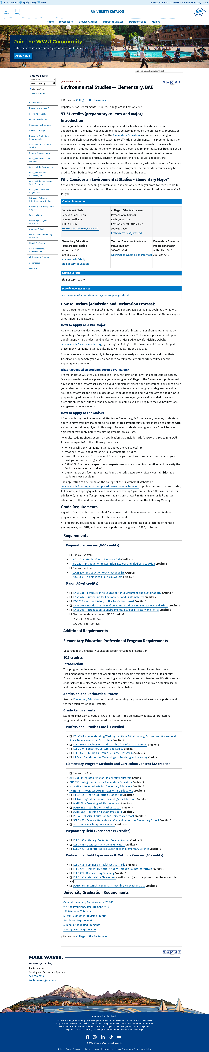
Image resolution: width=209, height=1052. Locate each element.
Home (50, 21)
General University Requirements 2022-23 (88, 902)
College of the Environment (41, 167)
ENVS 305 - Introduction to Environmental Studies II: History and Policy (116, 609)
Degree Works (137, 21)
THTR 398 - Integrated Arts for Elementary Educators (101, 790)
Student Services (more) (40, 153)
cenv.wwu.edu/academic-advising (81, 344)
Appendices (34, 263)
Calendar (185, 2)
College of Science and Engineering (39, 191)
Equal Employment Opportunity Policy (133, 1049)
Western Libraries (37, 215)
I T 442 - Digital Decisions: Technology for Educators (104, 799)
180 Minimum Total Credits (79, 911)
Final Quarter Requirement (79, 929)
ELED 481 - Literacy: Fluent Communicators (99, 844)
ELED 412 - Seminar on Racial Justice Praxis (99, 864)
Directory (196, 2)
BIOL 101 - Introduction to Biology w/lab (96, 559)
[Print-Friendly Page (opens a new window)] (175, 82)
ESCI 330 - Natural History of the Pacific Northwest (103, 601)
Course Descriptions (38, 119)
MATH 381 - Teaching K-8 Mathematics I (96, 803)
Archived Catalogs (37, 130)
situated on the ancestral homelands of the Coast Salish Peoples (104, 1022)
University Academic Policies (42, 108)
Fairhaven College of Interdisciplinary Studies (40, 199)
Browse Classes (88, 21)
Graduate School (36, 229)
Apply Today (29, 2)
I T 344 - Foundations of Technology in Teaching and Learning (110, 757)
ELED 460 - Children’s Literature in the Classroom (103, 753)
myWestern (156, 2)
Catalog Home (35, 102)
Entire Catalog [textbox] (36, 79)
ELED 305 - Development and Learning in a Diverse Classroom (110, 744)
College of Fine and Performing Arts (37, 174)
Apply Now (21, 55)
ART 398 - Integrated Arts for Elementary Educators (100, 778)
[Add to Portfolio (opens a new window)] (168, 82)
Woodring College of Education (38, 222)
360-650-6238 (36, 976)
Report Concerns (73, 1049)
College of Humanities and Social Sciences (41, 182)
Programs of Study (37, 114)
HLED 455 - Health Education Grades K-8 (97, 795)
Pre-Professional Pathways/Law (37, 250)
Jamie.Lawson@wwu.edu (42, 980)
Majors (156, 21)
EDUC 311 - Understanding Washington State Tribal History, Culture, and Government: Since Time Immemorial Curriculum (123, 738)
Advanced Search (37, 93)
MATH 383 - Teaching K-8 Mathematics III (97, 811)
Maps (205, 2)
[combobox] (159, 71)
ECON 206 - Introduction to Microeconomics (98, 572)
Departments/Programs (40, 125)
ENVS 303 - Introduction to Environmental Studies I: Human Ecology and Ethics (120, 605)
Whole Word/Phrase (38, 89)
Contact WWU (171, 2)
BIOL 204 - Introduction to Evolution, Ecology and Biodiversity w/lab (113, 563)
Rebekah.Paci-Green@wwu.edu (80, 228)
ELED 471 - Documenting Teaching (93, 873)
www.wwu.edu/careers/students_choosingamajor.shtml (95, 295)
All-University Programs (39, 257)
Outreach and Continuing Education (40, 236)
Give (43, 2)
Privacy (88, 1049)
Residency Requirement (77, 920)
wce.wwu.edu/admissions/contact (131, 254)
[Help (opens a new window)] (179, 82)
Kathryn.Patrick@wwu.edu (127, 233)
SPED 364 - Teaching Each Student (94, 824)
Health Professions (37, 243)
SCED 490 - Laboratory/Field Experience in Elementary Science (111, 848)
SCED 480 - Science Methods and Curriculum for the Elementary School (116, 820)
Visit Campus (11, 2)
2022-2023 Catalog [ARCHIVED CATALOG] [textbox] (149, 71)
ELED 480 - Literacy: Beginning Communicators (101, 840)
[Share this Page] (172, 82)
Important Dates (113, 21)
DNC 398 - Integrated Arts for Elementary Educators (100, 782)
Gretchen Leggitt (109, 1016)
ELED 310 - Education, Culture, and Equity (98, 749)
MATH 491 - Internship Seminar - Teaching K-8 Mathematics (109, 885)
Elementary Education (126, 135)
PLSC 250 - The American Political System (97, 577)
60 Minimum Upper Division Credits (84, 916)
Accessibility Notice (104, 1049)
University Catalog (107, 12)
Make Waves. (46, 957)
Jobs (60, 1049)
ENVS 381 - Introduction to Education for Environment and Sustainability (117, 592)
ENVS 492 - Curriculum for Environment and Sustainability (108, 597)
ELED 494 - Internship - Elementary (94, 877)
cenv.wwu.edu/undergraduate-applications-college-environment (100, 486)
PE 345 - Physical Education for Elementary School (103, 816)
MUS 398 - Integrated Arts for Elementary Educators (100, 786)
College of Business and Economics (39, 160)
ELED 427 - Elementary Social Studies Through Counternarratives (112, 869)
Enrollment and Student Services (40, 146)
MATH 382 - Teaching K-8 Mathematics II (97, 807)
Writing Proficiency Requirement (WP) (86, 907)
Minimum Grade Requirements (81, 925)
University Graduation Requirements (39, 137)
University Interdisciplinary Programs (41, 208)
